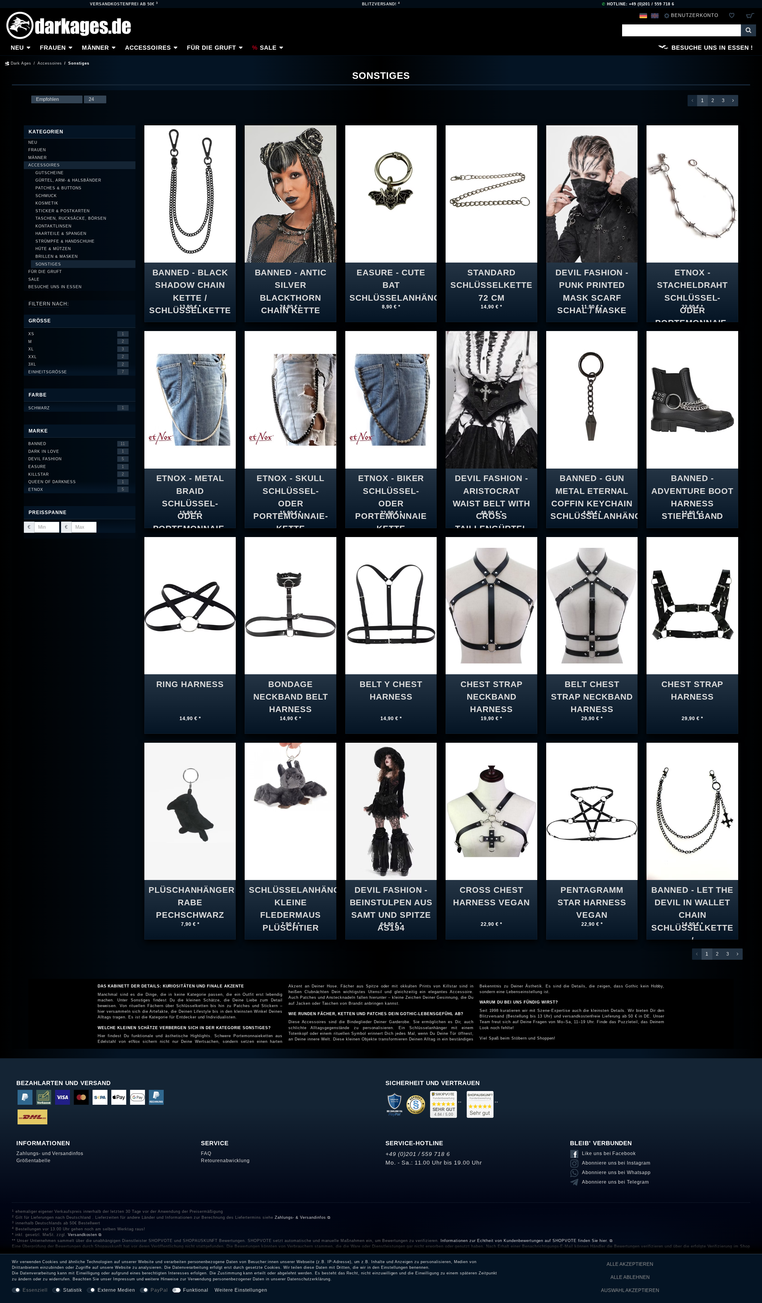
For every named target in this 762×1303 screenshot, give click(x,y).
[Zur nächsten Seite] (733, 100)
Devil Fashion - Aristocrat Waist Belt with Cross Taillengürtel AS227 (491, 487)
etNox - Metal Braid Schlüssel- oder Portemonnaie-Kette (190, 487)
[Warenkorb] (750, 15)
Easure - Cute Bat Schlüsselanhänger (391, 281)
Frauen (53, 47)
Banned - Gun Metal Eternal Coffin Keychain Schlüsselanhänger (592, 487)
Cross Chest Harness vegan (491, 896)
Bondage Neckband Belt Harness (290, 693)
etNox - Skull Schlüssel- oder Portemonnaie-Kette (290, 487)
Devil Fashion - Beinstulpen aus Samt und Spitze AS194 (391, 898)
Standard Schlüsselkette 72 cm (491, 281)
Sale (268, 47)
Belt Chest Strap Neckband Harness (592, 693)
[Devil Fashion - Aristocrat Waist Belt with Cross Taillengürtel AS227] (491, 399)
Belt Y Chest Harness (391, 690)
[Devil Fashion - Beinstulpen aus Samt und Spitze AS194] (391, 811)
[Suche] (748, 30)
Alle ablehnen (630, 1277)
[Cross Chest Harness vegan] (491, 811)
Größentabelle (33, 1160)
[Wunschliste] (732, 15)
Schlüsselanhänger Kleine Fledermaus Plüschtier (290, 898)
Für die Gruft (211, 47)
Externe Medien (116, 1290)
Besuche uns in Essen (710, 47)
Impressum (124, 1279)
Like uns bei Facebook (609, 1153)
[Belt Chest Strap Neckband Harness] (592, 605)
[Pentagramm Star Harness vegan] (592, 811)
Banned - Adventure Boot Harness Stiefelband (692, 487)
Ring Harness (190, 684)
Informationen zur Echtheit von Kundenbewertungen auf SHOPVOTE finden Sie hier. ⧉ (527, 1240)
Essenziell (35, 1290)
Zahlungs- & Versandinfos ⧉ (302, 1217)
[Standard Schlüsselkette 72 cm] (491, 193)
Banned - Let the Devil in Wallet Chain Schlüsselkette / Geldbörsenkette (692, 898)
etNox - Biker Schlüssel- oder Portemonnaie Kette (391, 487)
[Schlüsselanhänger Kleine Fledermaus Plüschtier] (290, 776)
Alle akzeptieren (630, 1264)
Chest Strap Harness (692, 690)
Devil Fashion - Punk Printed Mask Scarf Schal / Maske (591, 281)
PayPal (159, 1290)
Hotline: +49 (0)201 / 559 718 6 (638, 4)
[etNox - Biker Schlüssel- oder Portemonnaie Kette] (391, 399)
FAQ (206, 1153)
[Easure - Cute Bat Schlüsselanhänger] (391, 189)
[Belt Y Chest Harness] (391, 605)
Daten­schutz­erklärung (308, 1279)
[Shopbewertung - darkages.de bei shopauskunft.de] (480, 1104)
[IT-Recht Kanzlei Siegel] (415, 1104)
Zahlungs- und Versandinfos (49, 1153)
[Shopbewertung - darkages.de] (443, 1104)
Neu (17, 47)
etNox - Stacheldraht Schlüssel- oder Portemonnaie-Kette (692, 281)
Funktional (195, 1290)
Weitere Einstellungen (241, 1290)
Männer (95, 47)
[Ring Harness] (190, 605)
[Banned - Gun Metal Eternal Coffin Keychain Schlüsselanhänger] (592, 399)
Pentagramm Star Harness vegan (592, 898)
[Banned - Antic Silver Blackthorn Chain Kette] (290, 193)
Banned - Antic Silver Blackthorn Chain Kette (291, 281)
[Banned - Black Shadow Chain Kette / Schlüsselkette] (190, 193)
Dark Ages (20, 63)
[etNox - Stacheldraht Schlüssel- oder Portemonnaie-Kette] (692, 193)
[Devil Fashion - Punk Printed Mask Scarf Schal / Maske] (592, 193)
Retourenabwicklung (225, 1160)
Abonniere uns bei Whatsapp (616, 1172)
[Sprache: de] (643, 15)
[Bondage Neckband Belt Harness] (290, 605)
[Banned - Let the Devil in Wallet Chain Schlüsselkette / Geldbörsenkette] (692, 811)
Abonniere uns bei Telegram (615, 1182)
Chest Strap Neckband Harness (491, 693)
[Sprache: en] (654, 15)
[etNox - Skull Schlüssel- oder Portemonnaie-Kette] (290, 399)
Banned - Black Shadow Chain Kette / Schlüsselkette (190, 281)
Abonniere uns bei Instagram (616, 1162)
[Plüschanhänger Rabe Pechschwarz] (190, 811)
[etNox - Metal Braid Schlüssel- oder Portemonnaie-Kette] (190, 399)
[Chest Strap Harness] (692, 605)
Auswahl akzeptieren (630, 1290)
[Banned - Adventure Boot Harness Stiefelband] (692, 399)
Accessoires (148, 47)
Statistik (72, 1290)
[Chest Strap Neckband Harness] (491, 605)
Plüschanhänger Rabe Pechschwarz (190, 898)
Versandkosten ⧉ (85, 1234)
